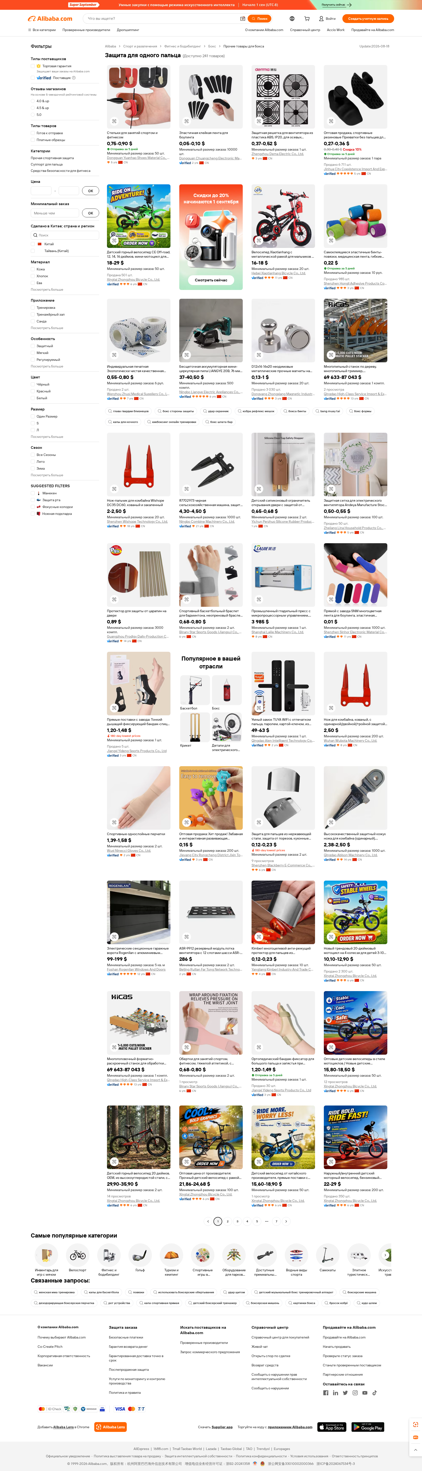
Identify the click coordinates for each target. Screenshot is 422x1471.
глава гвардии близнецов (130, 411)
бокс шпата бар (221, 422)
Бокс (212, 46)
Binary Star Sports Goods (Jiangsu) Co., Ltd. (211, 632)
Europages (282, 1449)
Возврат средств (265, 1365)
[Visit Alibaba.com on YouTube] (365, 1393)
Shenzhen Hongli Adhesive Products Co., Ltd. (355, 283)
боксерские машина (362, 1292)
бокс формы (362, 411)
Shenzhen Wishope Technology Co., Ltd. (137, 521)
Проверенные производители (204, 1343)
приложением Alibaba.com (290, 1427)
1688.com (160, 1449)
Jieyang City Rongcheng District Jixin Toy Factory (211, 855)
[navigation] (65, 634)
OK (90, 191)
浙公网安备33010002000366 (291, 1464)
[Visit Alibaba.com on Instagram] (355, 1393)
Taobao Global (231, 1449)
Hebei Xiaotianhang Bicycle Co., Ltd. (279, 273)
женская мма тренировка (57, 1292)
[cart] (308, 19)
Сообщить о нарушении (270, 1388)
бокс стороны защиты (178, 411)
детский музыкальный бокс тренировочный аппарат (296, 1292)
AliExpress (141, 1449)
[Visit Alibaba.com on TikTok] (375, 1393)
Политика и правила (125, 1392)
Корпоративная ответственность (64, 1356)
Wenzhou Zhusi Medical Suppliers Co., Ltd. (138, 394)
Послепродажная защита (129, 1369)
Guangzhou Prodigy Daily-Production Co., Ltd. (138, 636)
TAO (249, 1449)
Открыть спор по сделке (271, 1356)
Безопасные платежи (126, 1337)
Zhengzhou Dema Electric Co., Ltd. (278, 154)
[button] (243, 19)
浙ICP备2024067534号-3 (335, 1464)
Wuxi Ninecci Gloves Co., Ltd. (129, 850)
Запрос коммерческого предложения (210, 1352)
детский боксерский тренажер (215, 1303)
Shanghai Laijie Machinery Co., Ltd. (278, 632)
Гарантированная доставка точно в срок (136, 1358)
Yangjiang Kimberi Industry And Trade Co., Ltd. (283, 969)
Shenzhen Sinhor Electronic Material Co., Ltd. (355, 632)
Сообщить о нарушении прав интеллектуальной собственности (279, 1376)
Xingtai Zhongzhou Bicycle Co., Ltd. (133, 279)
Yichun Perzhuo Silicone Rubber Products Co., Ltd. (283, 521)
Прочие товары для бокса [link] (243, 46)
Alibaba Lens (63, 1427)
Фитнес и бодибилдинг (182, 46)
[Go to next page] (286, 1221)
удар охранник (218, 411)
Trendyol (263, 1449)
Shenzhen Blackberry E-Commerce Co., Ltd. (283, 865)
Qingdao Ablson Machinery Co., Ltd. (351, 855)
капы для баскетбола (104, 1292)
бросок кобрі (338, 1303)
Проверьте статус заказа (342, 1356)
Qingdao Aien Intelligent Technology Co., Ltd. (283, 740)
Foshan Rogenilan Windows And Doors (136, 969)
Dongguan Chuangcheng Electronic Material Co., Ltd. (211, 158)
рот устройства (119, 1303)
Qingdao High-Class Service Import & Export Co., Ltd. (355, 394)
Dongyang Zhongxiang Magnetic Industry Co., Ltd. (283, 394)
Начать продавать (337, 1347)
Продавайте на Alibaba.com (344, 1337)
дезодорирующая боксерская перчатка (66, 1303)
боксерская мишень (265, 1303)
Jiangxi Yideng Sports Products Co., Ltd (137, 751)
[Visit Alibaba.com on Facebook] (326, 1393)
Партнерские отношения (343, 1374)
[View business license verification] (255, 1463)
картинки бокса (304, 1303)
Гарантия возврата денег (128, 1347)
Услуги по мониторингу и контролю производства (137, 1381)
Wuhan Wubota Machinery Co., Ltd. (350, 740)
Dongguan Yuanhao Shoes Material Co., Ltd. (138, 158)
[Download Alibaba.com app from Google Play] (367, 1427)
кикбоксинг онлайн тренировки (174, 422)
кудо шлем (369, 1303)
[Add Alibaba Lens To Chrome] (110, 1427)
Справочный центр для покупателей (280, 1337)
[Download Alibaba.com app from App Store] (332, 1427)
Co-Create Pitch (50, 1347)
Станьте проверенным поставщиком (352, 1365)
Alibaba (110, 46)
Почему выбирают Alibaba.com (62, 1337)
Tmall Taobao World (187, 1449)
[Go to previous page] (208, 1221)
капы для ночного (125, 422)
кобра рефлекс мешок (258, 411)
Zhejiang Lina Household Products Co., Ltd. (355, 528)
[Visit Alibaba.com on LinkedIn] (335, 1393)
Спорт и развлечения (140, 46)
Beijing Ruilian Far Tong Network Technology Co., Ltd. (211, 969)
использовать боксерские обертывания (186, 1292)
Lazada (211, 1449)
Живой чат (260, 1347)
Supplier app (222, 1427)
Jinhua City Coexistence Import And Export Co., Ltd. (355, 169)
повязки (138, 1292)
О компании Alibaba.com (58, 1327)
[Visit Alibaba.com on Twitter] (345, 1393)
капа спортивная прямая (161, 1303)
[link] (415, 1424)
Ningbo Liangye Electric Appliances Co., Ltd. (211, 392)
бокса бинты (297, 411)
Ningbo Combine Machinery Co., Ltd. (207, 521)
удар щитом (236, 1292)
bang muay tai (330, 411)
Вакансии (45, 1365)
